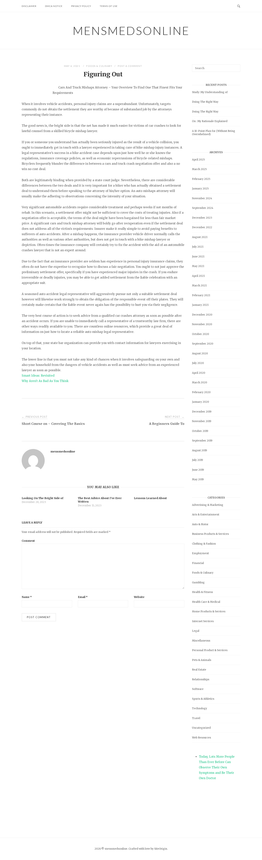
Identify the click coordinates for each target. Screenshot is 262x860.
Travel (196, 718)
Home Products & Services (208, 611)
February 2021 (201, 295)
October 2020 (200, 334)
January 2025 (200, 188)
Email (83, 597)
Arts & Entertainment (205, 514)
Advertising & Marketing (207, 505)
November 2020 (202, 324)
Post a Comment (130, 65)
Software (198, 689)
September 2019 (202, 440)
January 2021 (200, 305)
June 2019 (198, 469)
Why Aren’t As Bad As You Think (45, 381)
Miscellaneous (201, 640)
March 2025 (199, 169)
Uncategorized (201, 727)
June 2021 (198, 256)
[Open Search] (238, 6)
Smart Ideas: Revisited (38, 375)
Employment (200, 553)
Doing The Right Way (205, 101)
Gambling (198, 582)
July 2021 (197, 246)
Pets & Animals (201, 660)
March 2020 (199, 382)
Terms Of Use (109, 6)
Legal (195, 631)
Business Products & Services (210, 534)
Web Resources (201, 737)
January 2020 (200, 402)
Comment (28, 540)
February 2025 (201, 179)
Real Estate (199, 669)
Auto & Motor (200, 524)
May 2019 (198, 479)
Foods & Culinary (99, 65)
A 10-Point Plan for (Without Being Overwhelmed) (213, 132)
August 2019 (199, 450)
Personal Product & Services (209, 650)
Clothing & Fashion (204, 543)
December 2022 (202, 227)
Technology (199, 708)
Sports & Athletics (203, 698)
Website (139, 597)
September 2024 (202, 208)
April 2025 (198, 159)
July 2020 (198, 363)
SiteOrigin (160, 848)
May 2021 (198, 266)
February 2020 (201, 392)
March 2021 (199, 285)
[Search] (236, 66)
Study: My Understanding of (210, 92)
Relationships (200, 679)
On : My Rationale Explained (209, 121)
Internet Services (203, 621)
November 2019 (201, 421)
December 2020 (202, 314)
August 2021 (199, 237)
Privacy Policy (81, 6)
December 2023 (202, 217)
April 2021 (198, 276)
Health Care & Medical (206, 602)
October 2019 (200, 431)
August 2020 (200, 353)
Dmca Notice (54, 6)
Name (27, 597)
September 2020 (202, 343)
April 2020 (198, 373)
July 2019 (197, 460)
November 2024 (202, 198)
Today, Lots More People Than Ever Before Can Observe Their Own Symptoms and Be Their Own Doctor (217, 767)
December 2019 (201, 411)
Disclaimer (29, 6)
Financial (198, 563)
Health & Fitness (202, 592)
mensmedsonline (131, 30)
